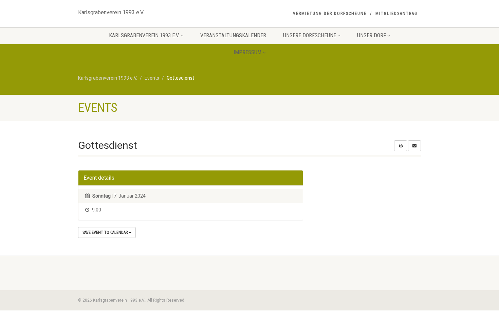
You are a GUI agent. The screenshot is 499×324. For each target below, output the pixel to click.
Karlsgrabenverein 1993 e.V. (111, 11)
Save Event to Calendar (105, 232)
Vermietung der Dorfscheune (330, 13)
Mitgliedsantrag (396, 13)
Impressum (247, 52)
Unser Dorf (371, 35)
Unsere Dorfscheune (309, 35)
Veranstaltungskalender (233, 35)
